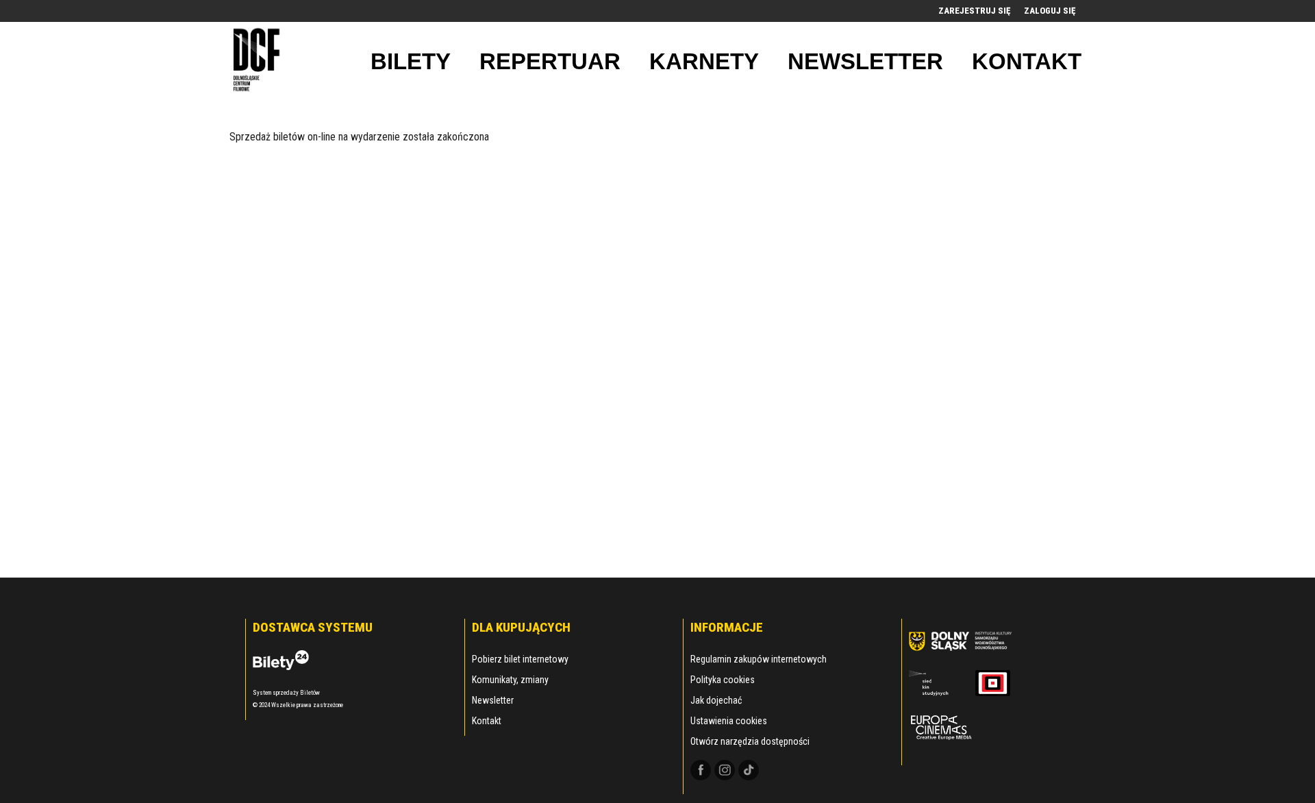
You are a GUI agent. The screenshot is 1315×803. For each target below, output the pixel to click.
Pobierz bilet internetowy (520, 659)
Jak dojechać (716, 700)
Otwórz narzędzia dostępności (750, 741)
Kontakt (486, 720)
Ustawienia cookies (728, 720)
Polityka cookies (722, 679)
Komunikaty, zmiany (510, 679)
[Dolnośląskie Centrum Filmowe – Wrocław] (258, 61)
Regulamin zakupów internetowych (758, 659)
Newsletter (493, 700)
